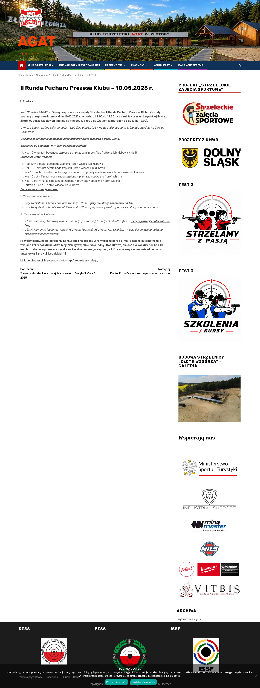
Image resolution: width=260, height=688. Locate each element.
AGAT (37, 41)
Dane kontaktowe (190, 65)
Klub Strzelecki (39, 65)
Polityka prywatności (143, 682)
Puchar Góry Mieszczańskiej (79, 65)
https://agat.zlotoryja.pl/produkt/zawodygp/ (71, 260)
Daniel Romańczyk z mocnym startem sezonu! (140, 271)
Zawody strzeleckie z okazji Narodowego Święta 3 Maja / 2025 (57, 273)
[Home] (22, 65)
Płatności (138, 65)
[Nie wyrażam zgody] (255, 676)
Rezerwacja (114, 65)
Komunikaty (162, 65)
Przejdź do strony (116, 682)
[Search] (240, 65)
